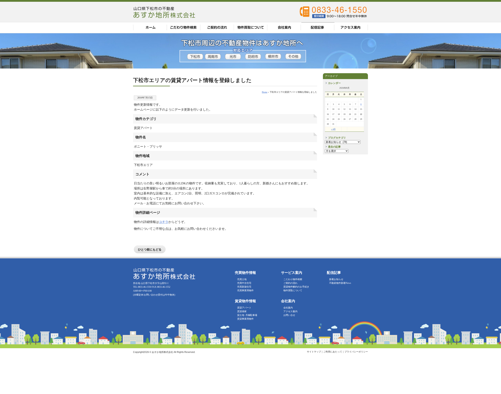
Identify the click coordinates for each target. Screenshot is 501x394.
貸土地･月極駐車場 (247, 315)
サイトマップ (314, 351)
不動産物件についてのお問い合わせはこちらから (492, 105)
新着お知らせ (336, 279)
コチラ (163, 222)
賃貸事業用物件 (245, 318)
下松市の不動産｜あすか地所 (164, 12)
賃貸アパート (244, 307)
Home (264, 92)
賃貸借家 (242, 311)
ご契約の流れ (217, 27)
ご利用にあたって (332, 351)
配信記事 (317, 27)
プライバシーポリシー (356, 351)
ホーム (150, 27)
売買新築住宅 (244, 286)
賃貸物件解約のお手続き (296, 286)
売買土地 (242, 279)
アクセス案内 (351, 27)
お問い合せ (289, 315)
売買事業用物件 (245, 290)
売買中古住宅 (244, 283)
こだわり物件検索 (183, 27)
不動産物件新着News (340, 283)
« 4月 (333, 129)
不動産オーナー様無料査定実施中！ (492, 52)
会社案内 (284, 27)
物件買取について (251, 27)
